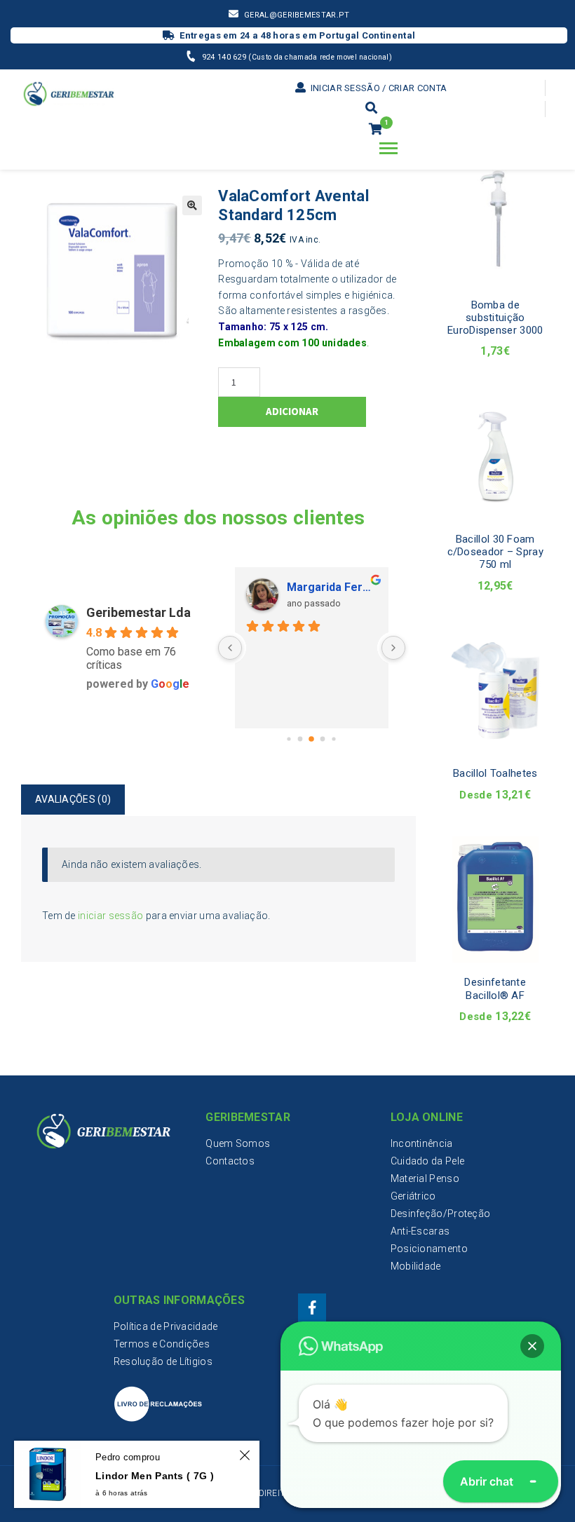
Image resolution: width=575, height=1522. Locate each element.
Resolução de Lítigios (163, 1361)
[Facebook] (312, 1307)
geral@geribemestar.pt (296, 15)
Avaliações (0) (73, 799)
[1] (375, 129)
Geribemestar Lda (138, 612)
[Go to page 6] (322, 739)
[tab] (73, 799)
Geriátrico (413, 1196)
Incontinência (422, 1143)
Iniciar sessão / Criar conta (377, 88)
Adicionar (292, 411)
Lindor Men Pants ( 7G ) (154, 1475)
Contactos (230, 1161)
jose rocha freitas (362, 587)
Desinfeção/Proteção (441, 1213)
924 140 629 (225, 57)
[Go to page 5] (312, 739)
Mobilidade (416, 1266)
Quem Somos (237, 1143)
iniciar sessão (110, 915)
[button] (532, 1346)
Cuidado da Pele (428, 1161)
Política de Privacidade (166, 1326)
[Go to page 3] (289, 739)
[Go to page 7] (334, 739)
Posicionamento (429, 1248)
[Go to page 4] (300, 739)
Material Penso (425, 1178)
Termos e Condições (162, 1344)
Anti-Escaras (420, 1231)
